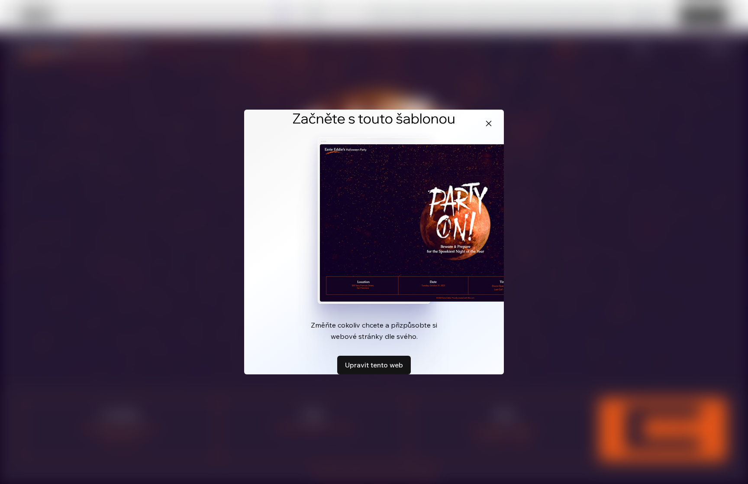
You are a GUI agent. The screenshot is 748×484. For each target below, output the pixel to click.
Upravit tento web (374, 365)
